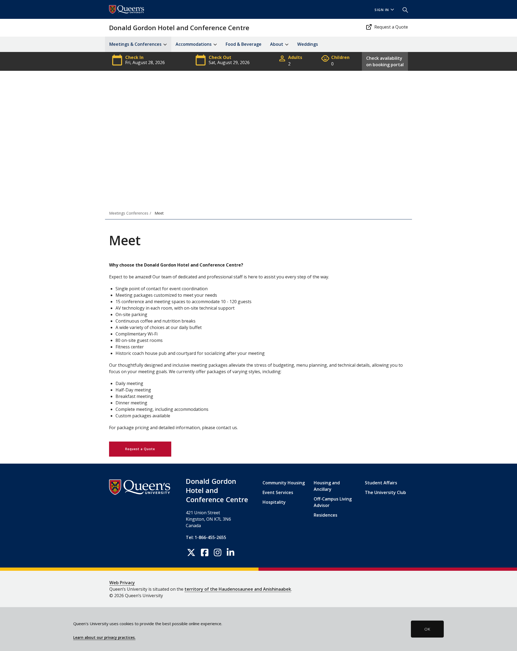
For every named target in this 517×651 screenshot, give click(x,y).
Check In (134, 56)
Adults (295, 56)
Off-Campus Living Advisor (333, 502)
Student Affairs (381, 483)
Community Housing (284, 483)
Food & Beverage (243, 44)
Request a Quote (391, 27)
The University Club (385, 492)
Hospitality (274, 502)
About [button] (277, 44)
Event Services (278, 492)
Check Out (220, 56)
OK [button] (427, 629)
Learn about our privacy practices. (104, 637)
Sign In (382, 10)
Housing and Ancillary (327, 486)
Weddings (307, 44)
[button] (403, 9)
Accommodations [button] (194, 44)
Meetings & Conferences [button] (136, 44)
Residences (325, 515)
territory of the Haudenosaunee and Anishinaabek (237, 589)
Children (340, 56)
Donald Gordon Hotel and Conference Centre (179, 27)
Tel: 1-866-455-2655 (206, 537)
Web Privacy (122, 583)
